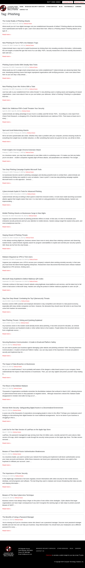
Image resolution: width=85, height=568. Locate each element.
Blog (61, 6)
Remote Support (79, 2)
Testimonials (69, 6)
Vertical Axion (28, 23)
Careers (78, 6)
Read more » (6, 34)
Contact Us (24, 9)
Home (21, 6)
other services (62, 548)
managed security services (46, 548)
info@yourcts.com (27, 554)
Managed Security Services (35, 6)
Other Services (51, 6)
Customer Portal (67, 2)
